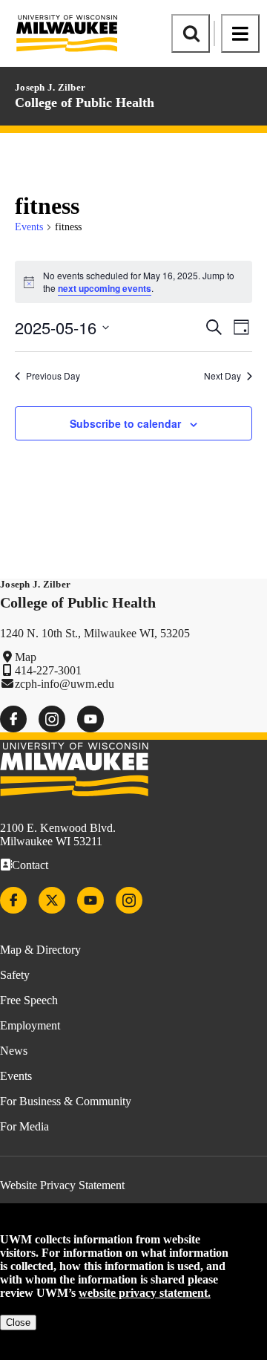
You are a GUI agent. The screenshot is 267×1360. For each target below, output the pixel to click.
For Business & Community (65, 1101)
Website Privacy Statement (62, 1185)
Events (29, 226)
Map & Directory (40, 949)
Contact (30, 865)
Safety (15, 975)
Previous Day (53, 376)
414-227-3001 (48, 670)
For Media (24, 1126)
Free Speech (29, 1000)
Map (25, 657)
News (13, 1050)
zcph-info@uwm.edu (64, 683)
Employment (30, 1025)
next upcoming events (104, 288)
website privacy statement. (145, 1292)
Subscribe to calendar (125, 423)
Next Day (222, 376)
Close (18, 1322)
